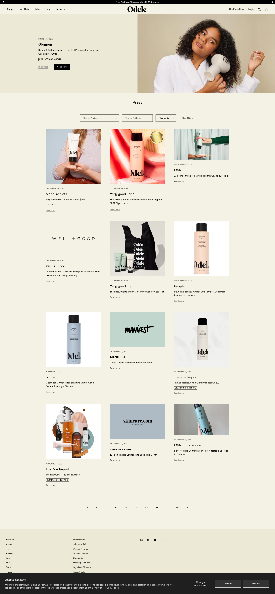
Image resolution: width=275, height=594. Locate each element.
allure (50, 377)
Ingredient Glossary (82, 567)
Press (8, 548)
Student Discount (81, 553)
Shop (10, 9)
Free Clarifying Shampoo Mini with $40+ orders (137, 2)
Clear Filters (187, 118)
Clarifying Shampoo (186, 388)
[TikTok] (162, 540)
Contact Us (78, 558)
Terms (8, 567)
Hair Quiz (24, 9)
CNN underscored (188, 445)
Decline (256, 583)
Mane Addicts (56, 193)
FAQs (8, 562)
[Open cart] (267, 9)
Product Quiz (79, 571)
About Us (10, 539)
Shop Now (62, 66)
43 (157, 507)
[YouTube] (155, 540)
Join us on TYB (79, 544)
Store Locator (79, 539)
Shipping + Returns (81, 562)
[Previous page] (87, 507)
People (179, 286)
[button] (259, 9)
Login (251, 9)
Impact (9, 544)
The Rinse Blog (236, 9)
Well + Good (55, 266)
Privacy (9, 571)
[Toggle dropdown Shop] (14, 9)
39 (116, 507)
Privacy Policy (111, 587)
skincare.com (120, 449)
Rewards (60, 9)
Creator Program (80, 548)
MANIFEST (117, 357)
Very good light (122, 193)
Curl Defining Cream (50, 59)
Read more (43, 66)
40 (126, 507)
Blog (8, 558)
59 (177, 507)
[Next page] (187, 507)
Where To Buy (42, 9)
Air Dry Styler (54, 204)
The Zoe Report (186, 377)
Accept (228, 583)
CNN (178, 170)
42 (146, 507)
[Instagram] (141, 540)
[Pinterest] (148, 540)
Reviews (9, 553)
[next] (272, 2)
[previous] (3, 2)
